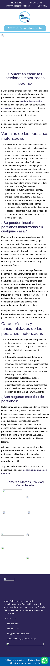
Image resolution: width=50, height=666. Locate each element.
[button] (8, 17)
